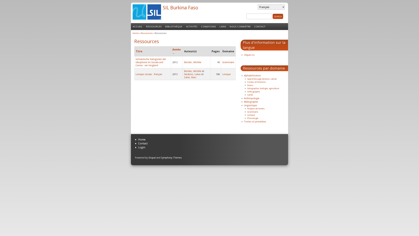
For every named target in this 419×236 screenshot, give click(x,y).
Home (136, 33)
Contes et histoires (256, 81)
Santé (250, 94)
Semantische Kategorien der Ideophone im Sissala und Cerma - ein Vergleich (151, 62)
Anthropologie (251, 98)
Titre (139, 51)
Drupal (152, 157)
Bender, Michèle (192, 62)
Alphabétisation (252, 75)
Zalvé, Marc (190, 77)
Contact (259, 26)
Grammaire (228, 62)
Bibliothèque (173, 26)
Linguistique (250, 105)
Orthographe (253, 91)
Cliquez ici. (249, 54)
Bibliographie (251, 101)
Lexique (226, 74)
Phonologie (252, 118)
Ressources (154, 26)
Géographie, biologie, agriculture (263, 88)
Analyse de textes (256, 108)
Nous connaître (240, 26)
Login (141, 147)
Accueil (138, 26)
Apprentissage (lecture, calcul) (261, 78)
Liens (223, 26)
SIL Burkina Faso (180, 7)
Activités (192, 26)
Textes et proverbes (255, 121)
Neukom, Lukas (192, 74)
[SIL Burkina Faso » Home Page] (147, 18)
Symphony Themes (171, 157)
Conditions (208, 26)
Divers (250, 85)
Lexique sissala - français (149, 74)
